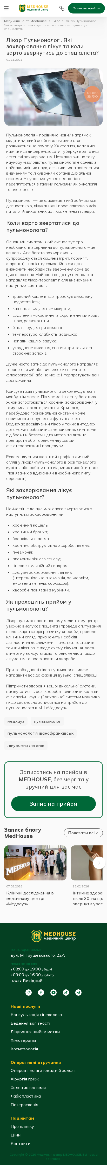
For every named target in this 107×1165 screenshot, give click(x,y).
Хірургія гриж (25, 1078)
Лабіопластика (26, 1096)
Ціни (16, 1135)
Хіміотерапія (23, 1040)
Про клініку (22, 1126)
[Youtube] (53, 992)
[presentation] (99, 863)
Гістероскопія (24, 1104)
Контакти (20, 1143)
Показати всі (81, 832)
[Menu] (6, 8)
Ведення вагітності (30, 1023)
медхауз (15, 721)
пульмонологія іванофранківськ (40, 733)
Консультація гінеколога (36, 1014)
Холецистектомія (28, 1087)
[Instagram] (28, 992)
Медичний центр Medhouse (25, 21)
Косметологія (24, 1048)
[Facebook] (41, 992)
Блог (56, 21)
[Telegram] (78, 992)
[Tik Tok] (66, 992)
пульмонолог (47, 721)
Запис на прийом (86, 8)
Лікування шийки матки (35, 1031)
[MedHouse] (33, 7)
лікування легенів (25, 745)
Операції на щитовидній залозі (43, 1070)
